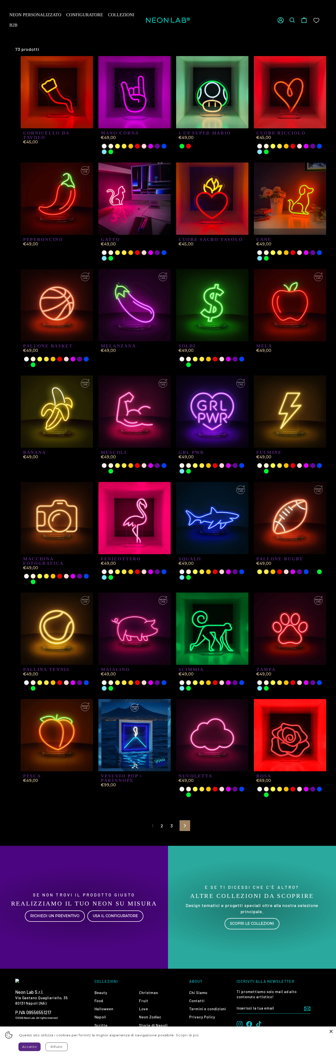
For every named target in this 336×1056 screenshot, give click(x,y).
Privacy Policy (202, 1017)
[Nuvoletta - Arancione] (208, 789)
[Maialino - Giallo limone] (117, 682)
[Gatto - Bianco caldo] (110, 252)
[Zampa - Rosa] (299, 682)
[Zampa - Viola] (312, 682)
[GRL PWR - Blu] (241, 465)
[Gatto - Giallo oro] (124, 252)
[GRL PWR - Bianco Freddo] (182, 465)
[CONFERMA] (307, 1008)
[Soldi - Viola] (235, 359)
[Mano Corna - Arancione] (130, 146)
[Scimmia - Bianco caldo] (188, 682)
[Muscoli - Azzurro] (104, 471)
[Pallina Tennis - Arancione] (53, 682)
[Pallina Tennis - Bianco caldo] (33, 682)
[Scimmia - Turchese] (182, 688)
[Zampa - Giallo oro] (279, 682)
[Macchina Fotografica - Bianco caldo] (33, 576)
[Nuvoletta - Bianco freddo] (182, 789)
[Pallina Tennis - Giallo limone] (39, 682)
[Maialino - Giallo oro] (124, 682)
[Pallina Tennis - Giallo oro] (46, 682)
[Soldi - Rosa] (221, 359)
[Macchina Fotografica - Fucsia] (73, 576)
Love (143, 1009)
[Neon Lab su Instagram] (240, 1024)
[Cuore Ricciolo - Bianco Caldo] (266, 146)
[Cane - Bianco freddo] (259, 252)
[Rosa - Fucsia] (306, 789)
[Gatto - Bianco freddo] (104, 252)
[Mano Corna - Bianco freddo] (104, 146)
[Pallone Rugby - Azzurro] (312, 571)
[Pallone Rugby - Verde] (319, 571)
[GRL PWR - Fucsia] (228, 465)
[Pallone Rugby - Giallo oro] (266, 571)
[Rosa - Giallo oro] (279, 789)
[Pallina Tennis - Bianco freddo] (26, 682)
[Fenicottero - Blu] (164, 571)
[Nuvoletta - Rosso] (215, 789)
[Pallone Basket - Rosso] (59, 359)
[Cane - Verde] (266, 258)
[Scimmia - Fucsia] (228, 682)
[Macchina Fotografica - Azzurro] (26, 582)
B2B (13, 25)
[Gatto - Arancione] (130, 252)
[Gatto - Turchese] (104, 258)
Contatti (196, 1000)
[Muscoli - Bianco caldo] (110, 465)
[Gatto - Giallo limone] (117, 252)
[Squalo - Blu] (241, 571)
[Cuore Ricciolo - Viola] (312, 146)
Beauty (100, 992)
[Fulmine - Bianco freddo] (259, 465)
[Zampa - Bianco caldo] (266, 682)
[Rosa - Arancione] (286, 789)
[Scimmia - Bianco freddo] (182, 682)
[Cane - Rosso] (292, 252)
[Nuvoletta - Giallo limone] (195, 789)
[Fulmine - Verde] (266, 471)
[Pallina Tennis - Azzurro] (26, 688)
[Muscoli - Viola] (157, 465)
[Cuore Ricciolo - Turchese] (259, 151)
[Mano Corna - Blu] (164, 146)
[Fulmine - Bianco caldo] (266, 465)
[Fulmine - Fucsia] (306, 465)
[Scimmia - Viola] (235, 682)
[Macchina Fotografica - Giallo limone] (39, 576)
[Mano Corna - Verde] (110, 151)
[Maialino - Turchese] (104, 688)
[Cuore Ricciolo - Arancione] (286, 146)
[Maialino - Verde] (110, 688)
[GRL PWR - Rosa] (221, 465)
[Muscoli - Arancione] (130, 465)
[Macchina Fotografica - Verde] (33, 582)
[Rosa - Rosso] (292, 789)
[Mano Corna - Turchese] (104, 151)
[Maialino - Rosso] (137, 682)
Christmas (148, 992)
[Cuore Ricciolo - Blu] (319, 146)
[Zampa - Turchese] (259, 688)
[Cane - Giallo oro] (279, 252)
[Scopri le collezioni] (252, 907)
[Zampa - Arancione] (286, 682)
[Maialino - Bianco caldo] (110, 682)
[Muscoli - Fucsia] (150, 465)
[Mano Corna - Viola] (157, 146)
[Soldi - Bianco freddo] (182, 359)
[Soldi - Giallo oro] (201, 359)
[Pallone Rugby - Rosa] (286, 571)
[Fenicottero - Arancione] (130, 571)
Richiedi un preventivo (54, 916)
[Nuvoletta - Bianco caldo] (188, 789)
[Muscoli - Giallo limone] (117, 465)
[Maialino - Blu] (164, 682)
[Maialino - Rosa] (144, 682)
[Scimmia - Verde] (188, 688)
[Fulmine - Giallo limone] (273, 465)
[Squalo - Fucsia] (228, 571)
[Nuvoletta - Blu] (241, 789)
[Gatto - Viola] (157, 252)
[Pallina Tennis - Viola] (79, 682)
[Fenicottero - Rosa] (144, 571)
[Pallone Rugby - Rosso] (279, 571)
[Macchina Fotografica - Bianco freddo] (26, 576)
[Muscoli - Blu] (164, 465)
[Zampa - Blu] (319, 682)
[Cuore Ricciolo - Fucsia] (306, 146)
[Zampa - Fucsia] (306, 682)
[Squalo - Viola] (235, 571)
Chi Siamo (198, 992)
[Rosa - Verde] (266, 794)
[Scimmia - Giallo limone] (195, 682)
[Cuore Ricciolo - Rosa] (299, 146)
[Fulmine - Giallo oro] (279, 465)
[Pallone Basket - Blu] (86, 359)
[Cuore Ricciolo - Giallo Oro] (279, 146)
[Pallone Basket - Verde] (33, 364)
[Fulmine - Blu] (319, 465)
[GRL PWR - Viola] (235, 465)
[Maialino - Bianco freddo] (104, 682)
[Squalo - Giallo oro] (201, 571)
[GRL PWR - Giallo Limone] (195, 465)
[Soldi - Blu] (241, 359)
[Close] (331, 1031)
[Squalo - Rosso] (215, 571)
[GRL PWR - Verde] (188, 471)
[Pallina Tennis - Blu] (86, 682)
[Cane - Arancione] (286, 252)
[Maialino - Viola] (157, 682)
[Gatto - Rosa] (144, 252)
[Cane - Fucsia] (306, 252)
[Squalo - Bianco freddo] (182, 571)
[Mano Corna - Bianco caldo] (110, 146)
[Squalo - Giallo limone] (195, 571)
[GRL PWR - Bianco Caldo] (188, 465)
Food (98, 1000)
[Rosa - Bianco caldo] (266, 789)
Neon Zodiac (150, 1017)
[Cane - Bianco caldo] (266, 252)
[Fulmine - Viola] (312, 465)
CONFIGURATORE (84, 14)
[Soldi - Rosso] (215, 359)
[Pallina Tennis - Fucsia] (73, 682)
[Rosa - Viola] (312, 789)
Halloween (103, 1009)
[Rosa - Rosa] (299, 789)
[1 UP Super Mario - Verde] (182, 146)
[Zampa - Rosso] (292, 682)
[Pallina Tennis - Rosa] (66, 682)
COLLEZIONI (121, 14)
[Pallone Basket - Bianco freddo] (26, 359)
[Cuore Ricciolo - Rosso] (292, 146)
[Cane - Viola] (312, 252)
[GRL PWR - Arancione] (208, 465)
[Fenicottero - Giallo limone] (117, 571)
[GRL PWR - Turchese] (182, 471)
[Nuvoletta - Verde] (188, 794)
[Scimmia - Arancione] (208, 682)
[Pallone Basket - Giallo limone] (39, 359)
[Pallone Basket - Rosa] (66, 359)
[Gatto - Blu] (164, 252)
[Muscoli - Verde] (110, 471)
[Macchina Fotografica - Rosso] (59, 576)
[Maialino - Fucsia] (150, 682)
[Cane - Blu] (319, 252)
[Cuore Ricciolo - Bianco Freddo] (259, 146)
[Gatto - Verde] (110, 258)
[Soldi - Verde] (188, 364)
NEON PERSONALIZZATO (35, 14)
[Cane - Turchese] (259, 258)
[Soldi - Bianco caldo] (188, 359)
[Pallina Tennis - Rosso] (59, 682)
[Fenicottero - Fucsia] (150, 571)
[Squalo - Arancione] (208, 571)
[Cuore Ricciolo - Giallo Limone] (273, 146)
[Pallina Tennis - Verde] (33, 688)
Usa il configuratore (115, 916)
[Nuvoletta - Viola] (235, 789)
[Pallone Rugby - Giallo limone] (259, 571)
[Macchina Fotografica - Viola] (79, 576)
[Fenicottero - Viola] (157, 571)
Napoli (100, 1017)
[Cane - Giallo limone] (273, 252)
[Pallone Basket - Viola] (79, 359)
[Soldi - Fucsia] (228, 359)
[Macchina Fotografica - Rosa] (66, 576)
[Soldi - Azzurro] (182, 364)
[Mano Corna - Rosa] (144, 146)
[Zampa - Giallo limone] (273, 682)
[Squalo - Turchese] (182, 577)
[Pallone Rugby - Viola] (299, 571)
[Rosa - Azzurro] (259, 794)
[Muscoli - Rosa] (144, 465)
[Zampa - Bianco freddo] (259, 682)
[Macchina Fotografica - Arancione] (53, 576)
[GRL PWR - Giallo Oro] (201, 465)
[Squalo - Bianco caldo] (188, 571)
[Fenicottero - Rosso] (137, 571)
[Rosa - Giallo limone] (273, 789)
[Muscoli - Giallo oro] (124, 465)
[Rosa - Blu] (319, 789)
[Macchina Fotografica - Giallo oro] (46, 576)
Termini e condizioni (207, 1009)
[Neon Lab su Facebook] (249, 1024)
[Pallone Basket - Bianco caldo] (33, 359)
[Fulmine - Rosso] (292, 465)
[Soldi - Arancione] (208, 359)
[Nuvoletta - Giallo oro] (201, 789)
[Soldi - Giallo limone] (195, 359)
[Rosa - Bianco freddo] (259, 789)
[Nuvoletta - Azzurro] (182, 794)
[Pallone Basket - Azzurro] (26, 364)
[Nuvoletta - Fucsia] (228, 789)
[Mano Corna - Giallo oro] (124, 146)
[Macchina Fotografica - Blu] (86, 576)
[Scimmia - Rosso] (215, 682)
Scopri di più (187, 1035)
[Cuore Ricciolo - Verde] (266, 151)
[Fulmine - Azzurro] (259, 471)
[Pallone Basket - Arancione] (53, 359)
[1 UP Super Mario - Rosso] (188, 146)
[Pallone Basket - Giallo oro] (46, 359)
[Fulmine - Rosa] (299, 465)
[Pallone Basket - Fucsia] (73, 359)
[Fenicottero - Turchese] (104, 577)
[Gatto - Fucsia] (150, 252)
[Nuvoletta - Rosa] (221, 789)
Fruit (143, 1000)
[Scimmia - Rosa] (221, 682)
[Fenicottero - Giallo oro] (124, 571)
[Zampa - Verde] (266, 688)
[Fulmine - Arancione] (286, 465)
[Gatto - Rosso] (137, 252)
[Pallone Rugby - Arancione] (273, 571)
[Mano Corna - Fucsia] (150, 146)
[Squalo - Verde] (188, 577)
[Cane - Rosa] (299, 252)
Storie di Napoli (153, 1025)
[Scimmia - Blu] (241, 682)
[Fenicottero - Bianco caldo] (110, 571)
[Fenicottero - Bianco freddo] (104, 571)
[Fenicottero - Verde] (110, 577)
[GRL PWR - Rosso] (215, 465)
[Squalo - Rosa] (221, 571)
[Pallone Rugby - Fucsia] (292, 571)
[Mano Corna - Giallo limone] (117, 146)
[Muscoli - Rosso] (137, 465)
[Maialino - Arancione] (130, 682)
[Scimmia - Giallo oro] (201, 682)
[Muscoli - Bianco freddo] (104, 465)
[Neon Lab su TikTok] (259, 1024)
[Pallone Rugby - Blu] (306, 571)
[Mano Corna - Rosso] (137, 146)
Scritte (100, 1025)
